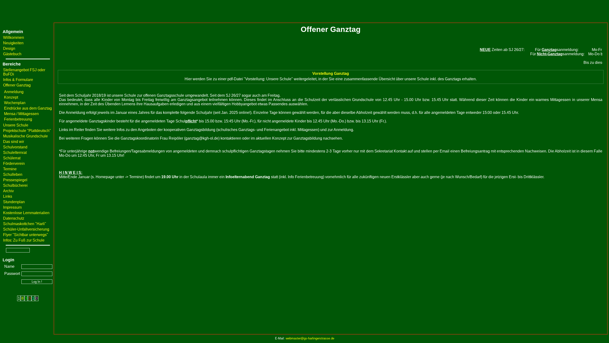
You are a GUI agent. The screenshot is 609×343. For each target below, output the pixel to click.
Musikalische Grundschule (25, 136)
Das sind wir (13, 142)
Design (9, 48)
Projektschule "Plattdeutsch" (27, 131)
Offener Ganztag (17, 85)
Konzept (11, 97)
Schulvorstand (15, 147)
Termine (10, 169)
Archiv (8, 191)
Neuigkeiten (13, 43)
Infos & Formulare (18, 80)
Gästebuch (12, 54)
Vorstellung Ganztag (330, 73)
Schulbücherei (15, 185)
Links (7, 196)
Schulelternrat (15, 153)
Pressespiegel (15, 180)
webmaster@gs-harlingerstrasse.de (310, 338)
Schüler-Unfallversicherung (26, 229)
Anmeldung (14, 92)
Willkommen (13, 37)
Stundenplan (14, 202)
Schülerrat (11, 158)
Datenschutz (13, 218)
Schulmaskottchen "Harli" (24, 224)
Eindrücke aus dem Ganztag (28, 108)
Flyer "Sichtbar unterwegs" (25, 235)
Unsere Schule (15, 125)
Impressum (12, 207)
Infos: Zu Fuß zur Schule (23, 240)
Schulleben (12, 174)
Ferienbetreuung (18, 119)
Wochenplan (14, 103)
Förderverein (14, 163)
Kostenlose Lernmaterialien (26, 213)
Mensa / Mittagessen (21, 114)
